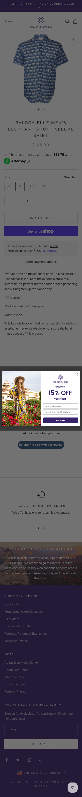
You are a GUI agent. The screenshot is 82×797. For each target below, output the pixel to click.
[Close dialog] (77, 373)
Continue (60, 420)
